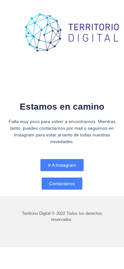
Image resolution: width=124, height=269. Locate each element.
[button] (11, 24)
